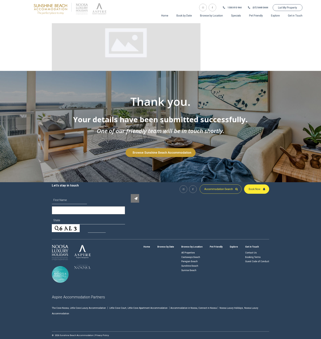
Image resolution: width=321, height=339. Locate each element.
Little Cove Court (117, 308)
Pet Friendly (216, 246)
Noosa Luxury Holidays (231, 308)
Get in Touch (252, 246)
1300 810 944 (234, 7)
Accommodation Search (219, 189)
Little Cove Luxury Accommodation (88, 308)
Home (146, 246)
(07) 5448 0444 (260, 7)
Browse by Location (191, 246)
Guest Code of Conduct (257, 261)
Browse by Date (165, 246)
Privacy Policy (102, 335)
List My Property (287, 7)
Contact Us (251, 252)
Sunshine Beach (189, 266)
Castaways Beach (190, 257)
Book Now (255, 189)
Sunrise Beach (188, 270)
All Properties (188, 252)
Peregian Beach (189, 261)
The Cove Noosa (60, 308)
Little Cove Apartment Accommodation (148, 308)
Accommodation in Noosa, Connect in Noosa (193, 308)
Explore (234, 246)
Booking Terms (253, 257)
